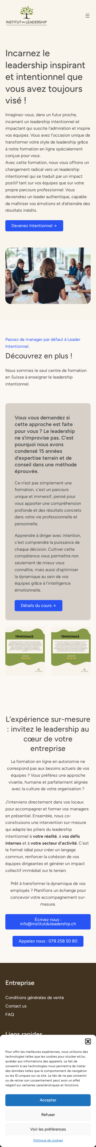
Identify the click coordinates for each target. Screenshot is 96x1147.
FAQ (9, 1014)
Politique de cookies (48, 1140)
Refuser (48, 1114)
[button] (88, 1041)
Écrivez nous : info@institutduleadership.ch (48, 921)
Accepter (48, 1100)
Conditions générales (25, 997)
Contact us (16, 1006)
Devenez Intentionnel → (34, 225)
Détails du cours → (38, 605)
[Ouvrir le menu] (87, 15)
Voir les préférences (48, 1129)
